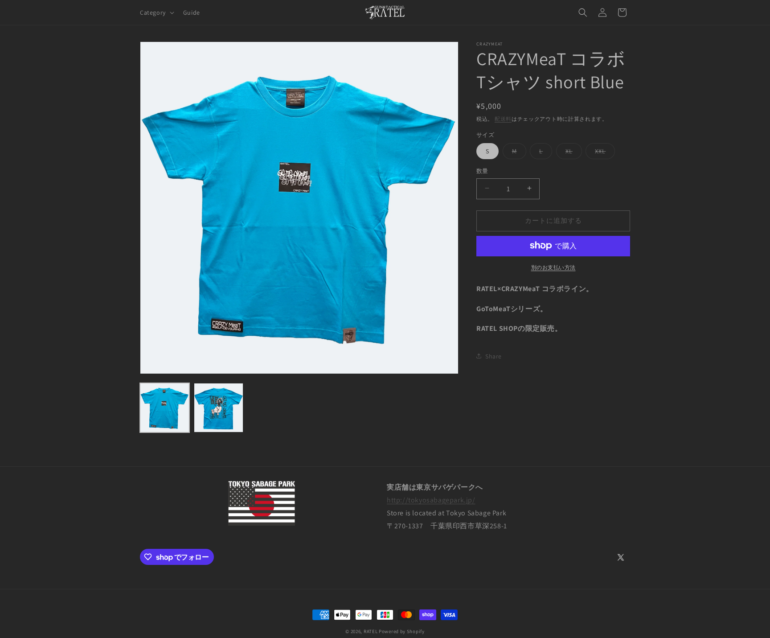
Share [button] (493, 356)
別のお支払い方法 (553, 266)
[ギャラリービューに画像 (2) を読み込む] (218, 407)
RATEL (371, 631)
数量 (482, 170)
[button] (156, 12)
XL (572, 152)
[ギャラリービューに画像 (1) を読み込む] (164, 407)
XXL (603, 152)
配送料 (503, 118)
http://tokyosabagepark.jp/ (431, 500)
